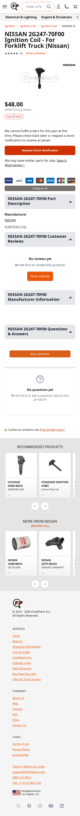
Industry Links (21, 663)
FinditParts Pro (21, 657)
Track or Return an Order (28, 766)
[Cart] (75, 6)
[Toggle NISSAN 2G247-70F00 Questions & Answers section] (70, 332)
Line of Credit (21, 652)
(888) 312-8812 (21, 777)
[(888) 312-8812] (67, 6)
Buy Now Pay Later (24, 674)
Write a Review (35, 53)
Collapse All (40, 188)
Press (15, 720)
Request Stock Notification (40, 150)
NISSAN (10, 220)
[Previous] (35, 506)
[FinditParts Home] (15, 6)
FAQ (15, 714)
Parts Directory (22, 668)
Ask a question (40, 354)
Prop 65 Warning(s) (52, 430)
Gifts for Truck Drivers (26, 679)
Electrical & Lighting (21, 17)
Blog (15, 703)
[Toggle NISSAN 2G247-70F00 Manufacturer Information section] (70, 297)
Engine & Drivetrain (56, 17)
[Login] (58, 6)
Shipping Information (26, 646)
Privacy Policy (21, 749)
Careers (17, 709)
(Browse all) (40, 526)
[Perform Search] (48, 6)
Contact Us (19, 725)
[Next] (45, 506)
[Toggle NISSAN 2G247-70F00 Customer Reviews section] (70, 239)
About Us (18, 698)
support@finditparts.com (28, 772)
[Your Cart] (75, 6)
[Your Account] (58, 6)
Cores (16, 636)
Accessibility (20, 755)
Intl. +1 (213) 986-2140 (26, 783)
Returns (17, 641)
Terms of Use (20, 744)
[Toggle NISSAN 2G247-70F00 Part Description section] (70, 202)
